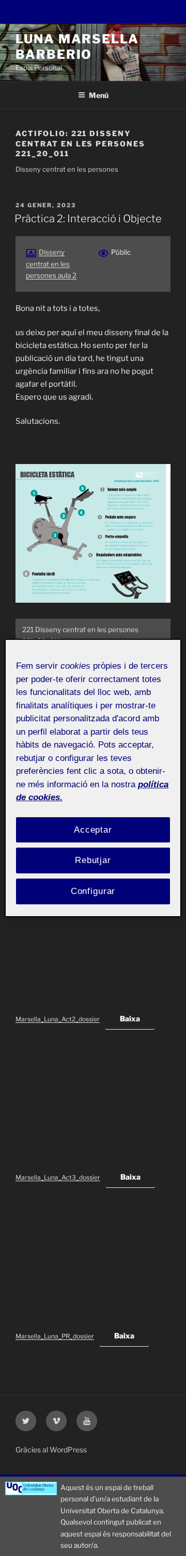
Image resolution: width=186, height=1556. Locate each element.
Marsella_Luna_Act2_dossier (58, 1019)
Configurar (93, 891)
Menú (99, 95)
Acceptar (93, 830)
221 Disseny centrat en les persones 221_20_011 (80, 635)
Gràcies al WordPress (51, 1449)
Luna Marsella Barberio (77, 46)
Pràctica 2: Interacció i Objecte (88, 218)
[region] (93, 778)
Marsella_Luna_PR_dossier (55, 1336)
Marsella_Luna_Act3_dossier (58, 1177)
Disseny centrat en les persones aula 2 (51, 263)
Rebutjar (93, 860)
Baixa (130, 1018)
